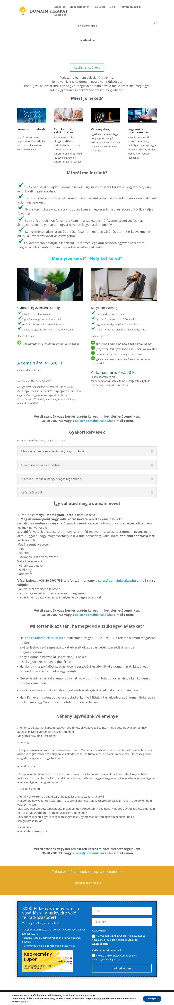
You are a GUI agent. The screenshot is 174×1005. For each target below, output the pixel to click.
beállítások (99, 998)
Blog (112, 7)
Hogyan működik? (130, 7)
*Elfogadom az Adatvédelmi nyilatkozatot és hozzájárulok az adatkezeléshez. (118, 939)
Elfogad (152, 998)
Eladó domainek (79, 7)
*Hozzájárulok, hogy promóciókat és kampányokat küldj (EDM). (114, 957)
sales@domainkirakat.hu (94, 421)
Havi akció (99, 7)
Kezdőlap (59, 7)
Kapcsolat (60, 15)
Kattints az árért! (87, 67)
